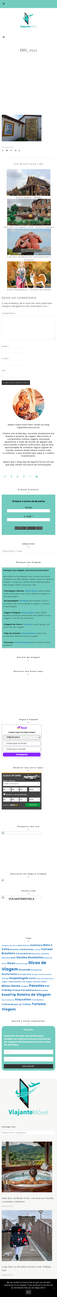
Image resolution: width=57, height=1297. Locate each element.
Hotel (32, 978)
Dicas (11, 963)
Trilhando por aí (12, 1004)
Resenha (43, 990)
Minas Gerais (11, 986)
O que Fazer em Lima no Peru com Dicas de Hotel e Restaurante (29, 258)
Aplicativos (23, 945)
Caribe (37, 950)
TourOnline (38, 1000)
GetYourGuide (22, 642)
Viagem (9, 1009)
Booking (24, 600)
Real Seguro (28, 612)
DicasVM (24, 969)
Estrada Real (24, 974)
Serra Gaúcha (8, 1000)
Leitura (37, 982)
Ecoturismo (9, 974)
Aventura (36, 945)
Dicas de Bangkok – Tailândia (28, 197)
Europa (35, 974)
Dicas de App (22, 964)
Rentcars (28, 624)
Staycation (23, 999)
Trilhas (26, 1004)
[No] (53, 1288)
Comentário (9, 313)
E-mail (6, 358)
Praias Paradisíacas (25, 990)
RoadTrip (9, 995)
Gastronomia (45, 974)
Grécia (5, 978)
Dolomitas (36, 970)
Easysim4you (29, 633)
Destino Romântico (30, 957)
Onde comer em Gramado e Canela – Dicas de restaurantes (29, 227)
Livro (44, 981)
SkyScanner (31, 591)
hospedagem (18, 978)
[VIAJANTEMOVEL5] (3, 880)
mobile (24, 986)
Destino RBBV (9, 958)
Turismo (39, 1004)
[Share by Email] (16, 150)
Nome (5, 346)
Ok (28, 1292)
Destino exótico (40, 954)
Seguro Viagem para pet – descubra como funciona (29, 289)
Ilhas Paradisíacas (45, 979)
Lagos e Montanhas (11, 982)
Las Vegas (27, 982)
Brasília (14, 949)
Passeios (37, 985)
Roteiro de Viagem (34, 994)
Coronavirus (24, 953)
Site (4, 371)
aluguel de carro (9, 945)
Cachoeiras (26, 949)
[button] (28, 4)
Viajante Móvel (28, 20)
